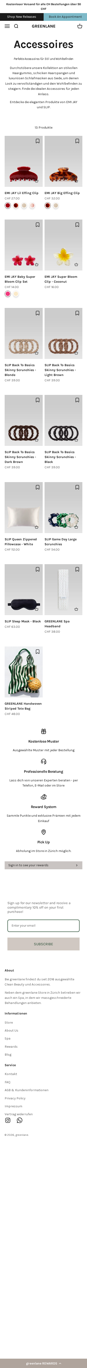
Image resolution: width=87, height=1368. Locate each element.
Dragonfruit (8, 294)
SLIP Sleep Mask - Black (23, 621)
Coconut (16, 294)
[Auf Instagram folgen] (8, 1120)
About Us (11, 1030)
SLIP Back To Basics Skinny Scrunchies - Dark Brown (20, 457)
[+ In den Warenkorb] (36, 181)
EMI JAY (71, 102)
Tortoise (16, 205)
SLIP (46, 107)
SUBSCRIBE (43, 944)
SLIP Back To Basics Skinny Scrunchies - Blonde (20, 370)
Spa (7, 1038)
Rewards (11, 1047)
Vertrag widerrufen (19, 1114)
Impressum (13, 1106)
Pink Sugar (32, 205)
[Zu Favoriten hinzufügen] (37, 141)
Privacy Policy (15, 1098)
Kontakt (11, 1074)
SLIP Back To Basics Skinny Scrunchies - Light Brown (60, 370)
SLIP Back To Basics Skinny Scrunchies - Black (60, 457)
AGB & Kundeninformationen (26, 1090)
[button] (43, 1363)
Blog (8, 1055)
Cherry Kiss (8, 205)
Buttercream (24, 205)
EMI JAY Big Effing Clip (62, 193)
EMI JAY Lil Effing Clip (22, 193)
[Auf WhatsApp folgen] (19, 1120)
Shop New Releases (21, 17)
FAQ (7, 1082)
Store (9, 1023)
